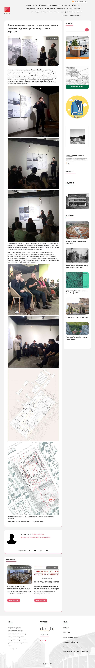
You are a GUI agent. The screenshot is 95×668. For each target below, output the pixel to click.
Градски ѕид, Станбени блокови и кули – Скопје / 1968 (76, 292)
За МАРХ (66, 628)
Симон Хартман (34, 537)
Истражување (77, 8)
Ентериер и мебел (30, 8)
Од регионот (65, 15)
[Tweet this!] (35, 550)
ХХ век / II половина (65, 5)
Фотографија (64, 12)
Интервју (37, 12)
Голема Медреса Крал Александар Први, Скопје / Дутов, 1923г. (77, 266)
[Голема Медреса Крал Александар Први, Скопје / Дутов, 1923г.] (77, 255)
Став (32, 12)
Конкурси (49, 12)
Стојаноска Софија (38, 534)
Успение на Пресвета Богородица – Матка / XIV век (77, 338)
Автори (79, 5)
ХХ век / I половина (53, 5)
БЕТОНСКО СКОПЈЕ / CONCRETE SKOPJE (75, 651)
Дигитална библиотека (70, 642)
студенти (43, 537)
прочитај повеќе (13, 600)
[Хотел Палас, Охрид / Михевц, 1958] (77, 306)
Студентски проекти (50, 8)
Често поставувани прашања (72, 647)
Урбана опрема (61, 8)
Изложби (43, 12)
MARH (45, 664)
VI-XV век (35, 5)
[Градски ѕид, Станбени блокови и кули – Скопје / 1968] (77, 280)
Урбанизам (69, 8)
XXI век (74, 5)
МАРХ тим (66, 632)
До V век (28, 5)
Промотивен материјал (70, 637)
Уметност (56, 12)
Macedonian (78, 1)
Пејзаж (71, 12)
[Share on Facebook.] (29, 550)
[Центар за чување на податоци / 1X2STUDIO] (77, 230)
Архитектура (25, 537)
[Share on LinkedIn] (40, 550)
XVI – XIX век (42, 5)
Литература (40, 8)
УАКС (48, 537)
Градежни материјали (75, 15)
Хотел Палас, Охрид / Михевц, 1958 (77, 317)
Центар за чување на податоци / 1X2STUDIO (76, 242)
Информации (78, 12)
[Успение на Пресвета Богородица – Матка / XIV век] (77, 328)
